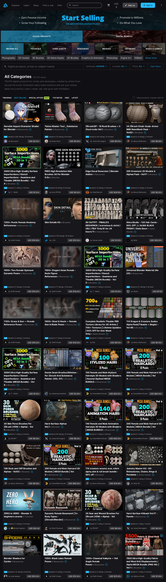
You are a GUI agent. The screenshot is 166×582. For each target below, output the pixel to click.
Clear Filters (155, 66)
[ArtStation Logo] (5, 5)
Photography (8, 58)
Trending (7, 98)
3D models (23, 58)
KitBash (138, 58)
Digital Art (126, 58)
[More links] (161, 5)
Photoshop (112, 58)
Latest (75, 98)
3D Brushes (38, 58)
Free (67, 98)
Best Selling (20, 98)
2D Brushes (72, 58)
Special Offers (39, 98)
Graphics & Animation (92, 58)
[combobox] (84, 5)
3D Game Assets (55, 58)
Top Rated (57, 98)
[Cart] (108, 5)
